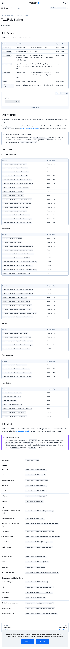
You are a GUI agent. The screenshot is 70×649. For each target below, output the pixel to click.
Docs (6, 8)
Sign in (66, 3)
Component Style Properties (29, 128)
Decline (27, 641)
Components (10, 15)
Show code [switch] (35, 107)
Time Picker (63, 629)
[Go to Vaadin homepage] (34, 3)
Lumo (58, 93)
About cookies (58, 636)
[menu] (2, 3)
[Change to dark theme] (67, 8)
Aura (63, 93)
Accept (42, 641)
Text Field (19, 15)
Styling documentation (22, 431)
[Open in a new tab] (67, 93)
